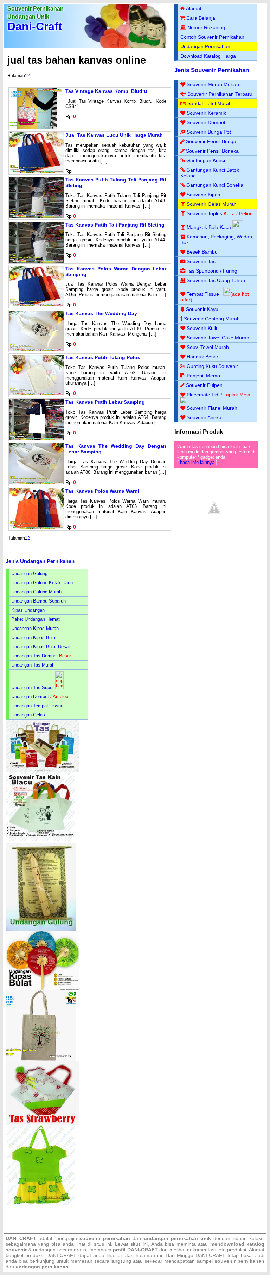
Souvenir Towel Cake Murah (218, 337)
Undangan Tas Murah (32, 665)
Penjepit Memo (203, 375)
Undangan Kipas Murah (35, 628)
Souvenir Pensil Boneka (212, 151)
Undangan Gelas (28, 715)
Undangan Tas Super (32, 687)
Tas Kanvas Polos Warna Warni (102, 491)
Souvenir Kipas (203, 194)
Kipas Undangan (28, 610)
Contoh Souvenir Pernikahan (212, 37)
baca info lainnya (197, 462)
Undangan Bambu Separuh (38, 601)
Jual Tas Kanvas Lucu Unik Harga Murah (114, 135)
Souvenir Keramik (206, 113)
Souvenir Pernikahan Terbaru (219, 94)
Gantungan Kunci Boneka (214, 185)
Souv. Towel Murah (208, 347)
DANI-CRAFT (210, 1255)
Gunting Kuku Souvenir (212, 366)
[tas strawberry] (42, 1123)
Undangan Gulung (29, 573)
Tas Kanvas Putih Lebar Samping (105, 402)
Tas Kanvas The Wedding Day (101, 313)
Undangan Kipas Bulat (34, 637)
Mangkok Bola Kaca (209, 227)
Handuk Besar (202, 356)
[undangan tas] (42, 770)
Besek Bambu (202, 252)
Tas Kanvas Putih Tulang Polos (102, 357)
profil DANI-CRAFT (135, 1249)
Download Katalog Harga (208, 56)
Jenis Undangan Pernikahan (40, 561)
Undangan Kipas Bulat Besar (40, 646)
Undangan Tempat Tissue (37, 705)
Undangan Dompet (30, 696)
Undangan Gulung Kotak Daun (42, 582)
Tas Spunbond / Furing (212, 271)
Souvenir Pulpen (204, 385)
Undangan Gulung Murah (36, 591)
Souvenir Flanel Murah (212, 408)
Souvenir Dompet (206, 122)
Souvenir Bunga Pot (209, 132)
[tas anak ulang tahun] (41, 1203)
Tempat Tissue (203, 294)
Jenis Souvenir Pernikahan (211, 70)
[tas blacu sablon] (41, 1059)
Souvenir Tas (201, 261)
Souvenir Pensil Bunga (211, 141)
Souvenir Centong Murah (212, 318)
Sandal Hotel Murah (209, 103)
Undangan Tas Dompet (34, 655)
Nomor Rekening (206, 27)
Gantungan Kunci (205, 160)
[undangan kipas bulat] (42, 989)
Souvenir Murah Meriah (213, 84)
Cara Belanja (200, 18)
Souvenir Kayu (202, 309)
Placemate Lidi (203, 394)
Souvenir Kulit (202, 328)
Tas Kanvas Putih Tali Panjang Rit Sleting (115, 225)
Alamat (193, 8)
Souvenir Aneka (204, 417)
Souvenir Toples (204, 213)
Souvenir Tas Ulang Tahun (216, 280)
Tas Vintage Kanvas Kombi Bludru (106, 91)
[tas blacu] (41, 841)
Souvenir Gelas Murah (212, 204)
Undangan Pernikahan (205, 46)
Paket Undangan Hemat (35, 619)
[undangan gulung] (41, 929)
